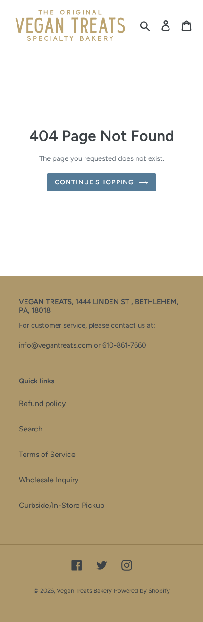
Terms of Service (47, 454)
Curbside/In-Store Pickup (61, 505)
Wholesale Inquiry (48, 479)
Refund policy (42, 403)
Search (30, 428)
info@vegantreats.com (55, 345)
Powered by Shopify (142, 590)
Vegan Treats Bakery (84, 590)
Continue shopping (94, 182)
